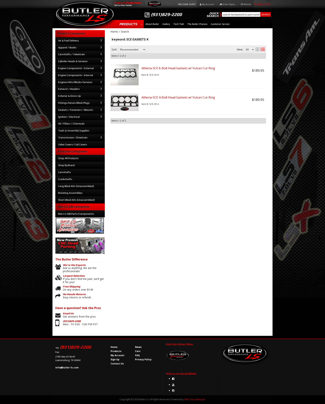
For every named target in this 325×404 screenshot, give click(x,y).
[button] (246, 14)
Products (128, 24)
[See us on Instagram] (173, 390)
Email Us (68, 313)
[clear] (147, 39)
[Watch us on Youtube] (173, 384)
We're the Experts (74, 265)
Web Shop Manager (194, 399)
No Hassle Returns (74, 294)
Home (114, 31)
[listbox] (132, 49)
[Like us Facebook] (173, 378)
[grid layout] (257, 49)
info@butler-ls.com (67, 367)
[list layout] (263, 49)
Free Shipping (71, 286)
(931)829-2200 (72, 321)
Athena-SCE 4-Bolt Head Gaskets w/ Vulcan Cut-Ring (178, 97)
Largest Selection (74, 275)
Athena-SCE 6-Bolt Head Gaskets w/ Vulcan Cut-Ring (178, 68)
